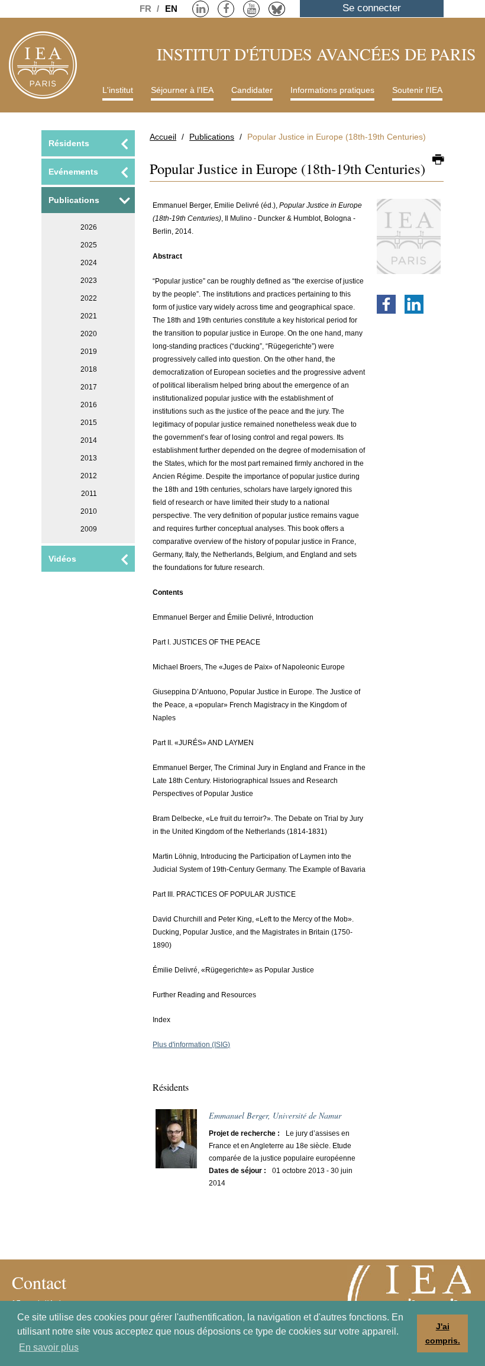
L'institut (117, 90)
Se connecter (371, 8)
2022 (88, 298)
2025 (88, 245)
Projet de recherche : (244, 1133)
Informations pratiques (332, 90)
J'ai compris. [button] (442, 1333)
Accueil (163, 136)
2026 (88, 227)
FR (147, 9)
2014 (88, 440)
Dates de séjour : (237, 1171)
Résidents (68, 143)
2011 (89, 493)
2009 (88, 529)
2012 (88, 476)
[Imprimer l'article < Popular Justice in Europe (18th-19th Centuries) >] (438, 160)
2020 (88, 334)
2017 (88, 387)
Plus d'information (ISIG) (191, 1044)
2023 (88, 280)
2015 (88, 422)
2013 (88, 458)
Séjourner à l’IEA (182, 90)
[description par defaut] (409, 242)
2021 (88, 316)
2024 (88, 263)
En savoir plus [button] (49, 1347)
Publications (211, 136)
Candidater (252, 90)
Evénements (73, 171)
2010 (88, 511)
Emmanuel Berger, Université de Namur (275, 1115)
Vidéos (62, 558)
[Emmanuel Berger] (176, 1144)
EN (171, 9)
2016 (88, 405)
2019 (88, 351)
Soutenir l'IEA (417, 90)
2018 (88, 369)
